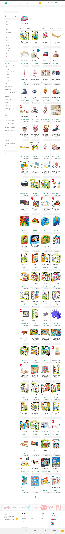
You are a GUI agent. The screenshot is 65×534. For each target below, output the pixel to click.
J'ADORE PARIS (8, 51)
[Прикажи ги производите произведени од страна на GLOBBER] (58, 507)
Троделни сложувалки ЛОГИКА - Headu (35, 320)
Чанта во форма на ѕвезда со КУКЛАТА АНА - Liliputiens (24, 135)
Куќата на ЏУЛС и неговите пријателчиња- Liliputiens (56, 154)
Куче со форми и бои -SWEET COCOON (34, 469)
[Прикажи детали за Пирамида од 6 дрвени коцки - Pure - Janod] (24, 369)
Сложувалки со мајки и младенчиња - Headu (56, 302)
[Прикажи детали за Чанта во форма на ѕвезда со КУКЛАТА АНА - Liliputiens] (24, 128)
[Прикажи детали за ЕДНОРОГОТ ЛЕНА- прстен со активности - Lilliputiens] (35, 73)
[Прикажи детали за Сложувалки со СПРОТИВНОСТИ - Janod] (24, 314)
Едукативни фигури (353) (9, 145)
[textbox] (32, 3)
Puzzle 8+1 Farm (24, 264)
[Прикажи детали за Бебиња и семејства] (35, 184)
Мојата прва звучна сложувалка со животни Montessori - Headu (24, 42)
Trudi (7, 27)
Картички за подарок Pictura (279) (10, 130)
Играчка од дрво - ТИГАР (24, 338)
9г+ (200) (7, 81)
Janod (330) (7, 113)
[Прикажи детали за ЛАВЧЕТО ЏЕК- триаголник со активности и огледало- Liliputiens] (56, 91)
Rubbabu (7, 43)
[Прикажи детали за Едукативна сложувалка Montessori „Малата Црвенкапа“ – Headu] (45, 388)
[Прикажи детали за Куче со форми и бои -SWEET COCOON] (35, 462)
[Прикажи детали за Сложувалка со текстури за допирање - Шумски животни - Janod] (56, 332)
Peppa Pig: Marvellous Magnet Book (56, 469)
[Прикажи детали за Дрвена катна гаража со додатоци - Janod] (56, 202)
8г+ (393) (7, 77)
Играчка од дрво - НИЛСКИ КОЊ (45, 320)
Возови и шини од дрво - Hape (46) (10, 119)
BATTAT (7, 37)
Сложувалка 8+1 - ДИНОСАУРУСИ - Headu (45, 302)
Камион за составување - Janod (35, 450)
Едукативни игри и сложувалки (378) (10, 144)
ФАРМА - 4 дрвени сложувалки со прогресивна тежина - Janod (35, 209)
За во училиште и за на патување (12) (10, 117)
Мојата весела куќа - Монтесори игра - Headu (24, 283)
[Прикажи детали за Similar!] (35, 258)
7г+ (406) (7, 80)
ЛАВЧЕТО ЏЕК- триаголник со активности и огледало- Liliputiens (56, 98)
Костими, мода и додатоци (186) (10, 127)
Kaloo (7, 53)
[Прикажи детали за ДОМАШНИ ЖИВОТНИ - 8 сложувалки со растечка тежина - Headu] (45, 351)
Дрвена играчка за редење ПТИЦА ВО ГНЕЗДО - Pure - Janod (56, 358)
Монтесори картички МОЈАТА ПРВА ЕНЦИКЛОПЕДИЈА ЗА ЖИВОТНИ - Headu (35, 42)
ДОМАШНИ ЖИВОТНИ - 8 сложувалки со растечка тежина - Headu (45, 358)
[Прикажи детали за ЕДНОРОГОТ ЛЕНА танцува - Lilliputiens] (45, 147)
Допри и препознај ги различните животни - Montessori (56, 265)
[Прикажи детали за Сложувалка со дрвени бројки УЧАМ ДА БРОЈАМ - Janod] (45, 202)
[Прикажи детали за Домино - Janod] (24, 444)
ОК (62, 530)
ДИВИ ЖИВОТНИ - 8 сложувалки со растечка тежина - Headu (35, 358)
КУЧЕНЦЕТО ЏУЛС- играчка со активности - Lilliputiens (24, 98)
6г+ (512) (7, 78)
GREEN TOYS (8, 35)
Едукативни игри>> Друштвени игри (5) (10, 138)
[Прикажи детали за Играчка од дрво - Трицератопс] (56, 314)
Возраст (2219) (7, 63)
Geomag (7, 45)
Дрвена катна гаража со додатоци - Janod (56, 209)
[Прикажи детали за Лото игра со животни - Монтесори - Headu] (35, 425)
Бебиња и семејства (35, 190)
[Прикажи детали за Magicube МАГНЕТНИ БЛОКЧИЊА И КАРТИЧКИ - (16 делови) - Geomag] (56, 481)
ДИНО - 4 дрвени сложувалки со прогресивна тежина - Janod (56, 191)
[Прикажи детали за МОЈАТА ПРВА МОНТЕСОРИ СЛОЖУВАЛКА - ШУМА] (45, 277)
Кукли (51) (6, 122)
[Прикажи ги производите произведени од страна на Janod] (51, 507)
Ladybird (7, 42)
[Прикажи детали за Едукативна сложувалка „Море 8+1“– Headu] (24, 425)
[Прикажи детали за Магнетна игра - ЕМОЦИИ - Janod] (45, 462)
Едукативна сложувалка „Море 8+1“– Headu (24, 431)
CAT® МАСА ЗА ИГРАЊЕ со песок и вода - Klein (24, 172)
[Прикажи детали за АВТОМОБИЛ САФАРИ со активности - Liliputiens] (45, 54)
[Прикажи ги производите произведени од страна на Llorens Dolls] (29, 507)
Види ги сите (7, 156)
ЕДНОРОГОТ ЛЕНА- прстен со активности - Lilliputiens (35, 79)
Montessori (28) (7, 94)
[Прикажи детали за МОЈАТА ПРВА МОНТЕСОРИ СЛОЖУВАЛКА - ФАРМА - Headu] (35, 277)
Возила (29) (7, 140)
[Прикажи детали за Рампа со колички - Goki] (45, 481)
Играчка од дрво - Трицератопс (56, 320)
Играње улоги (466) (8, 99)
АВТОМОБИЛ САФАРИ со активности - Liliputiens (45, 60)
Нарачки (32, 516)
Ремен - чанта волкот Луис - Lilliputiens (24, 190)
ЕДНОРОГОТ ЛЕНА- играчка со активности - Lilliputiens (56, 61)
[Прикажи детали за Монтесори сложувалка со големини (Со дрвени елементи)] (45, 184)
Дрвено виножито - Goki (35, 227)
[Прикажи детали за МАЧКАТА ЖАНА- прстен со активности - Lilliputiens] (45, 110)
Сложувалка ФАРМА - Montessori (45, 450)
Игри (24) (6, 97)
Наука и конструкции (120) (9, 110)
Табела (58, 29)
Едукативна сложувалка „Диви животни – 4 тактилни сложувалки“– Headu (45, 414)
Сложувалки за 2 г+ (24, 24)
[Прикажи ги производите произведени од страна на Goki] (43, 507)
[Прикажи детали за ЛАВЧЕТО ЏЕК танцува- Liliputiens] (45, 91)
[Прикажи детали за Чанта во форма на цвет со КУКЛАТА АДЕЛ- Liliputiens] (45, 128)
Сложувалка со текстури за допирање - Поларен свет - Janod (45, 432)
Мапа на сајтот (24, 515)
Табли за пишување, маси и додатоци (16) (9, 109)
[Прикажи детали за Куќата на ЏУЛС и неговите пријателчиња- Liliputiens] (56, 147)
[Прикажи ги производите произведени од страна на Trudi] (36, 507)
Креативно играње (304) (9, 89)
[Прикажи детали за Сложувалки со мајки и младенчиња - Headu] (56, 295)
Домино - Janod (24, 449)
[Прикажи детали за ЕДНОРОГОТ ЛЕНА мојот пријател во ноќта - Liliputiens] (24, 73)
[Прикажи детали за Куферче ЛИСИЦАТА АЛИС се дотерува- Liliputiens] (45, 73)
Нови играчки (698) (8, 105)
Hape (7, 29)
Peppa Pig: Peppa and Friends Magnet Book (24, 487)
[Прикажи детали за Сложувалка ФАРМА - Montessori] (45, 444)
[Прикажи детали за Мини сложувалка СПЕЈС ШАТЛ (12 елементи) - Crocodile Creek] (35, 240)
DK (6, 56)
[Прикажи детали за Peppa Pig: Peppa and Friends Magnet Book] (24, 481)
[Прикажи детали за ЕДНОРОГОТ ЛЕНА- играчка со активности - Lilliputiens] (56, 54)
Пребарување (24, 518)
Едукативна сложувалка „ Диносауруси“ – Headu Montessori (56, 395)
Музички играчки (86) (8, 86)
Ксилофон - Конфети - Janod (56, 431)
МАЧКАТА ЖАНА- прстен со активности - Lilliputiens (45, 116)
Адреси (32, 518)
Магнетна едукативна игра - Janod (56, 450)
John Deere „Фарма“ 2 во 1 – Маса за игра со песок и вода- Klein (35, 154)
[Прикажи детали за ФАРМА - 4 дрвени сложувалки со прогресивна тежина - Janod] (35, 202)
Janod (7, 21)
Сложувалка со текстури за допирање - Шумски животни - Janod (56, 339)
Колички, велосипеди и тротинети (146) (10, 147)
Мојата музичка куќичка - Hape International (45, 42)
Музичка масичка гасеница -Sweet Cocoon (56, 116)
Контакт (23, 516)
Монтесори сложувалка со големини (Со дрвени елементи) (45, 191)
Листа (60, 29)
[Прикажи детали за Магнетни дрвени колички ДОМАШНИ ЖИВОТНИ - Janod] (24, 110)
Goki (7, 40)
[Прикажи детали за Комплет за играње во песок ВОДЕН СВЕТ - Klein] (45, 165)
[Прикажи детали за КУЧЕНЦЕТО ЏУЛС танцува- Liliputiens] (35, 91)
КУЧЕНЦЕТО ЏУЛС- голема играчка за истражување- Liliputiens (56, 79)
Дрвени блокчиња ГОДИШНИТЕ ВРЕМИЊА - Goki (24, 228)
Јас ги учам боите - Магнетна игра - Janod (24, 469)
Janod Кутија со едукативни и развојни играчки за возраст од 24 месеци (35, 172)
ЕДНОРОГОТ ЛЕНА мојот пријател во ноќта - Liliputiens (24, 79)
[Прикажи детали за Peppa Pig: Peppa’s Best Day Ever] (35, 481)
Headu (7, 58)
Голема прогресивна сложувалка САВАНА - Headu (45, 265)
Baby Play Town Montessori (56, 245)
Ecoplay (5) (6, 115)
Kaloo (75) (6, 102)
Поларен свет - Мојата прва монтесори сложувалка (24, 302)
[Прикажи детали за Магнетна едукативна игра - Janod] (56, 444)
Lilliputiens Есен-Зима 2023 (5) (9, 123)
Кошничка (42, 516)
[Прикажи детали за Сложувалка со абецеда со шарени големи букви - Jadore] (45, 369)
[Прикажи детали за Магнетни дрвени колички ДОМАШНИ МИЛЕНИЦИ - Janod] (24, 147)
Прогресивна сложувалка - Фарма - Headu (35, 302)
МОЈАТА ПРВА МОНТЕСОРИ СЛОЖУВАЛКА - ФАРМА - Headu (35, 284)
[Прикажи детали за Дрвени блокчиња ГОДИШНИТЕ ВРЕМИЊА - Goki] (24, 221)
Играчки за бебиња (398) (10, 65)
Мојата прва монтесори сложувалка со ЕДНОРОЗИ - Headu (56, 283)
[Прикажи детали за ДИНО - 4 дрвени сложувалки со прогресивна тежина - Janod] (56, 184)
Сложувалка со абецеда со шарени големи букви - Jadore (45, 376)
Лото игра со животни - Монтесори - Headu (35, 431)
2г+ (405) (7, 69)
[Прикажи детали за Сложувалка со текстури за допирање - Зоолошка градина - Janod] (45, 332)
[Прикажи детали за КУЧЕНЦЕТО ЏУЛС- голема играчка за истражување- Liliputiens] (56, 73)
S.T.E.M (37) (7, 96)
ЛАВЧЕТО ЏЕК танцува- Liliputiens (45, 98)
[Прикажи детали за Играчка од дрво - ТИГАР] (24, 332)
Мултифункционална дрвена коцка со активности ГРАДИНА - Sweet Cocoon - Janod (35, 61)
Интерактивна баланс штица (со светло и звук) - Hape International (56, 42)
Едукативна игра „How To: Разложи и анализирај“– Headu (24, 413)
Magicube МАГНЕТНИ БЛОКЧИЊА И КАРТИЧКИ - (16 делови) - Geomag (56, 488)
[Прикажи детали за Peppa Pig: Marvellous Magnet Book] (56, 462)
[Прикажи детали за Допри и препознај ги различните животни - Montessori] (56, 258)
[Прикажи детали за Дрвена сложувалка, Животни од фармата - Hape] (35, 369)
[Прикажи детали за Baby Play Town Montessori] (56, 240)
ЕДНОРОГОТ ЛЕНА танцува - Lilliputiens (45, 153)
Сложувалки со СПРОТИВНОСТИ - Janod (24, 320)
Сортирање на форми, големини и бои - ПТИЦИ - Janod (24, 209)
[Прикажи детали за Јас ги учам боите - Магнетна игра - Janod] (24, 462)
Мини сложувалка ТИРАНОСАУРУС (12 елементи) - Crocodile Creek (45, 247)
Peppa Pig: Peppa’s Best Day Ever (35, 487)
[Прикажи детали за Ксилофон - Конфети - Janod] (56, 425)
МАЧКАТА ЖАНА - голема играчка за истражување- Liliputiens (56, 135)
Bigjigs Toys (8, 34)
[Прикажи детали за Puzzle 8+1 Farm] (24, 258)
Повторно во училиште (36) (9, 120)
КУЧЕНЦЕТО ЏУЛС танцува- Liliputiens (35, 98)
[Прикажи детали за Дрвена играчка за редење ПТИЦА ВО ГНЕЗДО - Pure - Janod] (56, 351)
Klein (7, 24)
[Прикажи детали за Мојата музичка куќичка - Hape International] (45, 36)
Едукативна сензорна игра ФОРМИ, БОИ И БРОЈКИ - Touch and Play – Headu (35, 395)
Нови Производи (24, 521)
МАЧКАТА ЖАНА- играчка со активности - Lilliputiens (35, 116)
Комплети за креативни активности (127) (10, 125)
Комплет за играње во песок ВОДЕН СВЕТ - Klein (45, 172)
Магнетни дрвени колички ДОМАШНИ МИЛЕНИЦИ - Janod (24, 154)
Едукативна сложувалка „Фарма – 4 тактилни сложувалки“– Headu (35, 413)
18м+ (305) (7, 68)
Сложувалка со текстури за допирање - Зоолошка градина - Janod (45, 339)
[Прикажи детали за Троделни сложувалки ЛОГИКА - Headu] (35, 314)
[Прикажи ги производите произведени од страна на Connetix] (14, 507)
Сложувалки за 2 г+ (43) (10, 71)
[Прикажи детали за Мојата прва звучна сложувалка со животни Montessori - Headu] (24, 36)
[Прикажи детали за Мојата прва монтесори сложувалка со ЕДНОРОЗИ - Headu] (56, 277)
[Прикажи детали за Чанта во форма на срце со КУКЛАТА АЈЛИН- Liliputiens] (35, 128)
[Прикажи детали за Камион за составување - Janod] (35, 444)
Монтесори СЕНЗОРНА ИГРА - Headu (24, 357)
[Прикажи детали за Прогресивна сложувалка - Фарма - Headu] (35, 295)
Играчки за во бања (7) (8, 103)
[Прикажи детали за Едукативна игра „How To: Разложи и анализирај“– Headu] (24, 407)
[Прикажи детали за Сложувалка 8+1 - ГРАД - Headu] (56, 407)
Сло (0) (6, 133)
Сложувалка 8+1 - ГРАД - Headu (56, 413)
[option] (7, 507)
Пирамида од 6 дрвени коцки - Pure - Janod (24, 376)
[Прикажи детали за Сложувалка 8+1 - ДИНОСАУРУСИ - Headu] (45, 295)
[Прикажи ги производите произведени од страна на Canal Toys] (21, 507)
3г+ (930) (7, 72)
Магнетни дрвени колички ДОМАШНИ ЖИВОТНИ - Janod (24, 117)
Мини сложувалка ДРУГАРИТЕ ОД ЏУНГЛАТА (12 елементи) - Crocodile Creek (24, 247)
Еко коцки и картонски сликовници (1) (10, 93)
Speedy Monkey (8, 32)
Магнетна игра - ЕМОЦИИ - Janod (45, 469)
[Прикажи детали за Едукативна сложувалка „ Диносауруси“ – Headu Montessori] (56, 388)
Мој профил (33, 515)
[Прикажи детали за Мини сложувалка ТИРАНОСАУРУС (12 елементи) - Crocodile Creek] (45, 240)
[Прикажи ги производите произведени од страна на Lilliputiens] (7, 507)
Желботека (42, 518)
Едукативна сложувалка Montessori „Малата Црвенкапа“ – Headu (45, 395)
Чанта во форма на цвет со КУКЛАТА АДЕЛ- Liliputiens (45, 135)
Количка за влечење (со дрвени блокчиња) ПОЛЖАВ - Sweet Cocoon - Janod (24, 61)
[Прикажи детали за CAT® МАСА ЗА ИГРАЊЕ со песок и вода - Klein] (24, 165)
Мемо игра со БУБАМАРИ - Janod (56, 172)
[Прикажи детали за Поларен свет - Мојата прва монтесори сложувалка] (24, 295)
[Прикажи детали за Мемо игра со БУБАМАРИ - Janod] (56, 165)
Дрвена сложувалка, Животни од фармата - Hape (34, 376)
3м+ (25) (7, 83)
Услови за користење (25, 527)
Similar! (35, 264)
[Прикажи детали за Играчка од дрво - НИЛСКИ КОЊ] (45, 314)
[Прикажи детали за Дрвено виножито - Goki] (35, 221)
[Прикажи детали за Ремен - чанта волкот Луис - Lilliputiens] (24, 184)
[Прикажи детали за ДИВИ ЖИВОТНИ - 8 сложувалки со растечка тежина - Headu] (35, 351)
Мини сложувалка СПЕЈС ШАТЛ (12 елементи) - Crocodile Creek (35, 246)
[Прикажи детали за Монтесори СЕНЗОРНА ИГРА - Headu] (24, 351)
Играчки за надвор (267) (9, 112)
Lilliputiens (7, 26)
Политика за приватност (25, 525)
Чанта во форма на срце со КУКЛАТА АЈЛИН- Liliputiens (35, 135)
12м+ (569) (7, 66)
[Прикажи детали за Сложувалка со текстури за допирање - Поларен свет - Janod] (45, 425)
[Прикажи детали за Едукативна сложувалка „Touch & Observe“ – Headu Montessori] (56, 369)
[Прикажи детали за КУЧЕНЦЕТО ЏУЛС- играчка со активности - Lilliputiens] (24, 91)
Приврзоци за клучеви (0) (9, 100)
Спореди (42, 515)
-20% (38, 50)
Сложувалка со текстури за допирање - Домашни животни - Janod (35, 339)
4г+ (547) (7, 74)
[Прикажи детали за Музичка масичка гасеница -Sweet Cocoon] (56, 110)
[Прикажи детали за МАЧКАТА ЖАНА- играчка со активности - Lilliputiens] (35, 110)
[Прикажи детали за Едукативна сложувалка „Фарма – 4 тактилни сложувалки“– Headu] (35, 407)
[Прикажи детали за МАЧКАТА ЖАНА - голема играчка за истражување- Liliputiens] (56, 128)
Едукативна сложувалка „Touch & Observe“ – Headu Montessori (56, 376)
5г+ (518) (7, 75)
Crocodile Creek (8, 48)
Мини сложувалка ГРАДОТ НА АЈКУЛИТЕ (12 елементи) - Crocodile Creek (45, 228)
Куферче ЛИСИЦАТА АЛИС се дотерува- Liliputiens (45, 79)
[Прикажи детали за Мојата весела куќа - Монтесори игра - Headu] (24, 277)
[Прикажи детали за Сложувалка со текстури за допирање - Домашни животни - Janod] (35, 332)
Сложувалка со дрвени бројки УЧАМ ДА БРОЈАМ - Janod (45, 209)
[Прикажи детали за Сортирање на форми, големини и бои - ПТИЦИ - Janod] (24, 202)
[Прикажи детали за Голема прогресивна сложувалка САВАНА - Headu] (45, 258)
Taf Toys (7, 50)
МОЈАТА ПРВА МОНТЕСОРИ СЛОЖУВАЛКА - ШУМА (45, 283)
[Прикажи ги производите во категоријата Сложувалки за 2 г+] (24, 18)
